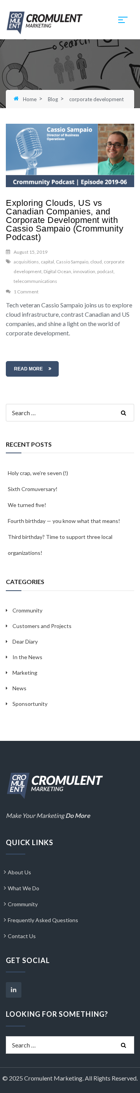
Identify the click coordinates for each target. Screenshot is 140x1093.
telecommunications (35, 281)
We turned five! (27, 505)
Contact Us (22, 936)
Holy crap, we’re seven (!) (38, 473)
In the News (27, 657)
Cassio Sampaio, (72, 262)
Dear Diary (25, 641)
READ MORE (28, 369)
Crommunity (27, 610)
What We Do (23, 888)
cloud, (96, 262)
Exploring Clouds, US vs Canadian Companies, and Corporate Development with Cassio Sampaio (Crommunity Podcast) (64, 220)
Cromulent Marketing (53, 1078)
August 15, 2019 (30, 252)
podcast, (106, 271)
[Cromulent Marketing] (45, 22)
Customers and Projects (42, 626)
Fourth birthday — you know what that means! (64, 521)
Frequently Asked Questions (43, 920)
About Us (19, 872)
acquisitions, (27, 262)
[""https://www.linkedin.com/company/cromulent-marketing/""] (13, 990)
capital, (48, 262)
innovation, (84, 271)
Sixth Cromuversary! (33, 489)
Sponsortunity (29, 703)
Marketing (24, 672)
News (19, 688)
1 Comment (26, 292)
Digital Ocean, (58, 271)
